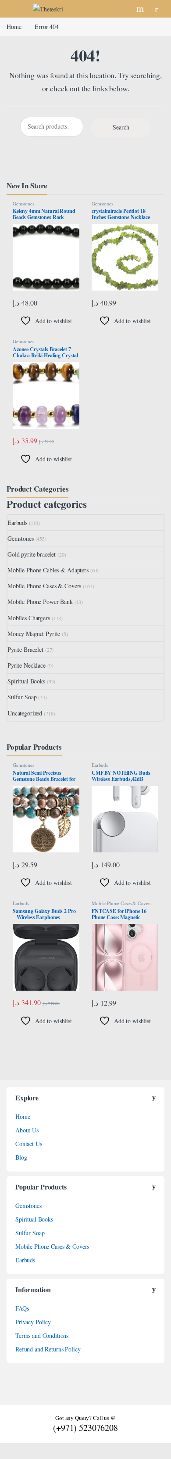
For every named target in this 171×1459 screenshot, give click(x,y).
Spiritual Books (26, 681)
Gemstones (23, 203)
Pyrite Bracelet (25, 649)
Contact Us (28, 1143)
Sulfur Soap (21, 697)
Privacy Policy (33, 1322)
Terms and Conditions (41, 1335)
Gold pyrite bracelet (31, 554)
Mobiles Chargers (28, 618)
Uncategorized (24, 713)
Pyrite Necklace (26, 665)
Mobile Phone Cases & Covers (44, 586)
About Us (27, 1130)
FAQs (21, 1308)
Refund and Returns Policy (48, 1349)
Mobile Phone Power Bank (40, 601)
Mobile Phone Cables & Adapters (48, 570)
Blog (21, 1157)
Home (14, 26)
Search (141, 9)
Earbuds (17, 522)
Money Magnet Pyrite (33, 633)
